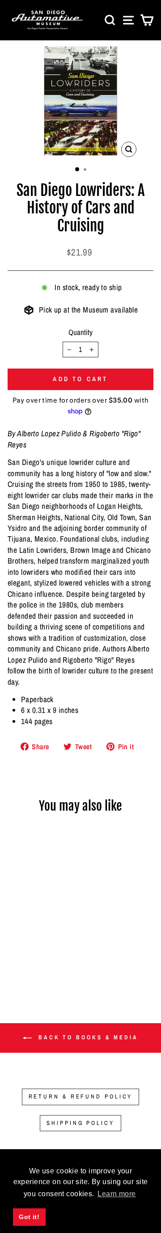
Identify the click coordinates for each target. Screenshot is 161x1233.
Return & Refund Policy (81, 1096)
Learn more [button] (116, 1194)
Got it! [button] (29, 1216)
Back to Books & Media (86, 1038)
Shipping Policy (80, 1123)
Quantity (80, 332)
